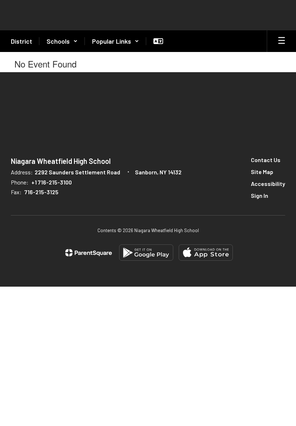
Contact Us (265, 159)
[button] (62, 41)
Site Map (262, 171)
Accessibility (268, 183)
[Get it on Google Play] (146, 252)
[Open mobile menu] (281, 41)
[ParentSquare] (89, 252)
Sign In (259, 195)
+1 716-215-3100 (51, 182)
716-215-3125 (41, 191)
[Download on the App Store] (206, 252)
